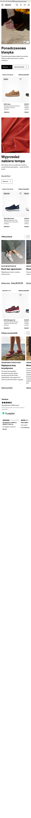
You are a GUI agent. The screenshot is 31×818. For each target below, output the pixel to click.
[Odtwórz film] (27, 42)
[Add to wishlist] (20, 79)
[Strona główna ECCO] (8, 5)
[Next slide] (28, 236)
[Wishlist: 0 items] (25, 5)
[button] (15, 26)
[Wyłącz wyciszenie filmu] (24, 42)
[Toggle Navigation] (2, 5)
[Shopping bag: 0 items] (29, 5)
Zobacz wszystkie (23, 75)
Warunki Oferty (5, 176)
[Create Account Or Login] (21, 5)
